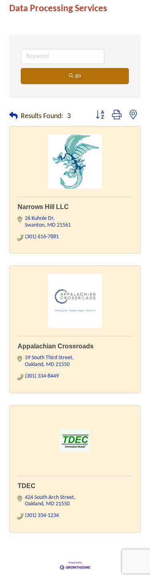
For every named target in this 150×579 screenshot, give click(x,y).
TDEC (27, 485)
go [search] (78, 76)
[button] (13, 116)
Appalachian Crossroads (56, 346)
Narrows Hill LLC (43, 206)
